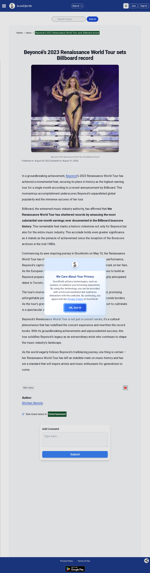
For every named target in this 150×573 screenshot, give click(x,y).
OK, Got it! (75, 307)
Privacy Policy (75, 299)
